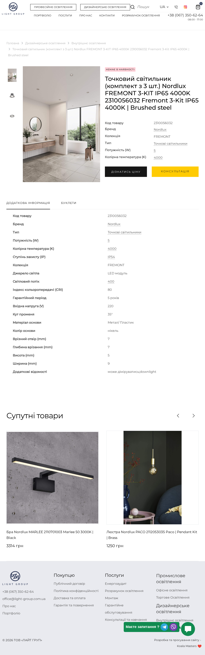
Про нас (9, 606)
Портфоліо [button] (42, 15)
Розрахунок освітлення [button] (141, 15)
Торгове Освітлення (173, 597)
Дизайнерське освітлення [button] (105, 7)
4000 (158, 157)
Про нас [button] (85, 15)
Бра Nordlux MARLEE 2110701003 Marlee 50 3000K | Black (49, 535)
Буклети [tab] (68, 203)
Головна (12, 43)
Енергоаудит (116, 584)
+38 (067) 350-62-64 (185, 15)
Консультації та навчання (126, 620)
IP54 (111, 257)
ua (162, 7)
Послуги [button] (65, 15)
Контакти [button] (107, 15)
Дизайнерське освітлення (45, 43)
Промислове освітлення (170, 578)
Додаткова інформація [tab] (28, 203)
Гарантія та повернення (74, 605)
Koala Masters (187, 646)
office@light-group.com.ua (23, 599)
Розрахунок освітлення (124, 591)
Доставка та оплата (69, 598)
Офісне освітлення (172, 590)
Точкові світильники (170, 143)
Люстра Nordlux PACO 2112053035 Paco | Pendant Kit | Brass (152, 535)
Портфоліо (11, 613)
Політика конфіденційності (76, 591)
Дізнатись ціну (126, 171)
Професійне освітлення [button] (53, 7)
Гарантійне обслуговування (118, 608)
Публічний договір (69, 584)
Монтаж (111, 598)
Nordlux (160, 129)
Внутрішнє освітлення (88, 43)
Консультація (175, 171)
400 (111, 281)
